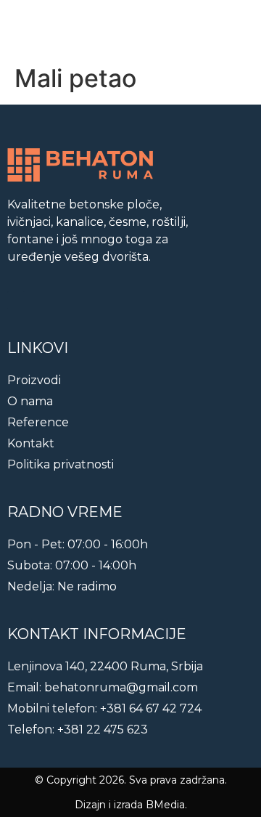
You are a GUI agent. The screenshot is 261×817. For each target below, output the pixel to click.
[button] (240, 29)
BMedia (165, 804)
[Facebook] (16, 300)
